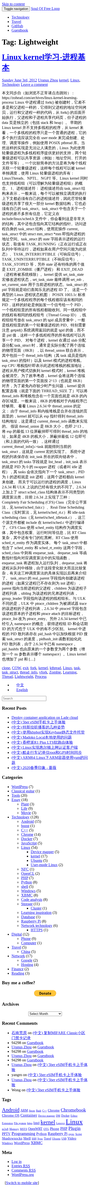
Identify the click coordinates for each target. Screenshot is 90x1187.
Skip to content (13, 4)
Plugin (74, 1128)
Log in (17, 1162)
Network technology (36, 926)
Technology (21, 17)
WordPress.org (23, 1175)
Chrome (27, 834)
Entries (21, 1166)
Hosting (27, 965)
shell (24, 886)
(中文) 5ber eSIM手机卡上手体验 (39, 722)
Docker (26, 839)
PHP (24, 878)
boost (25, 826)
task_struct (10, 672)
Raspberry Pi (31, 921)
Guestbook (20, 30)
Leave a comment (34, 84)
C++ (24, 830)
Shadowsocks (12, 1138)
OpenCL (27, 873)
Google (26, 960)
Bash (38, 1110)
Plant (25, 804)
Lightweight (24, 676)
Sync (40, 1138)
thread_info (28, 672)
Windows (28, 891)
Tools (16, 795)
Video (71, 1138)
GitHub (17, 26)
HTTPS (37, 930)
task (77, 668)
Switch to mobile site (22, 1183)
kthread (55, 668)
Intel (36, 1123)
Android (27, 821)
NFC (25, 869)
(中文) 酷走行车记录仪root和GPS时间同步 (47, 752)
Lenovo (60, 1123)
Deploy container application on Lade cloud (45, 717)
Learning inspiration (36, 912)
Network (18, 956)
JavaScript (29, 843)
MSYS (23, 1129)
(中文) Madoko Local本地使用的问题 (42, 737)
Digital (17, 934)
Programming (23, 1133)
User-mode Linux (44, 865)
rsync (71, 1134)
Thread (7, 676)
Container (28, 1115)
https (29, 1123)
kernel (63, 80)
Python (26, 882)
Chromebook (73, 1110)
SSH (34, 1138)
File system (20, 1123)
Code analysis (31, 899)
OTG (46, 1129)
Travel (16, 22)
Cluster (36, 908)
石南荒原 (19, 1033)
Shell (27, 1138)
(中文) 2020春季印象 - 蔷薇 (34, 768)
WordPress (20, 787)
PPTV (6, 1134)
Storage (27, 904)
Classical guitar (23, 791)
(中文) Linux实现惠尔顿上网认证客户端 (45, 747)
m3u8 (5, 1129)
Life (24, 808)
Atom (32, 1110)
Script (78, 1134)
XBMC (27, 895)
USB (63, 1138)
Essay (16, 800)
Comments (24, 1170)
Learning (70, 672)
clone (6, 668)
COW (16, 668)
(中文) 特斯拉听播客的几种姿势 (38, 727)
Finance (18, 969)
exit (25, 668)
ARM (24, 1110)
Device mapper (42, 852)
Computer (28, 943)
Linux (74, 80)
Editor (74, 1115)
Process (41, 676)
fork (33, 668)
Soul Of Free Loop (45, 9)
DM (58, 1115)
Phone (26, 939)
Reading (18, 973)
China (25, 952)
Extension (7, 1123)
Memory (14, 1129)
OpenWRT (35, 1129)
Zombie (55, 672)
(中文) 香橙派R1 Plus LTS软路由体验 (42, 742)
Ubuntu (36, 860)
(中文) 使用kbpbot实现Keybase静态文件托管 (48, 732)
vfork (43, 672)
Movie (26, 813)
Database (28, 917)
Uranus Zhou (48, 80)
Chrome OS (10, 1115)
